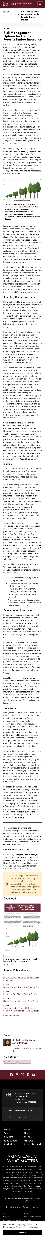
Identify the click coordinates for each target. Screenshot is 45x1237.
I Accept (22, 1232)
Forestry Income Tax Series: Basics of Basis (21, 987)
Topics (7, 1133)
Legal (4, 1213)
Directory (28, 1140)
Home (6, 11)
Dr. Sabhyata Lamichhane (25, 1040)
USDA (26, 1213)
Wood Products (24, 1062)
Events (27, 1129)
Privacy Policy (21, 1227)
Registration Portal (32, 1144)
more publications (11, 1015)
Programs (8, 1137)
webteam (15, 892)
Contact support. (31, 1207)
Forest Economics (10, 1062)
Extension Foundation (32, 1217)
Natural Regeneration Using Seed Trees (20, 1001)
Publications (15, 14)
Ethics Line (6, 1217)
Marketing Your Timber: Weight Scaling (20, 994)
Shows (27, 1137)
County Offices (10, 1140)
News (26, 1133)
